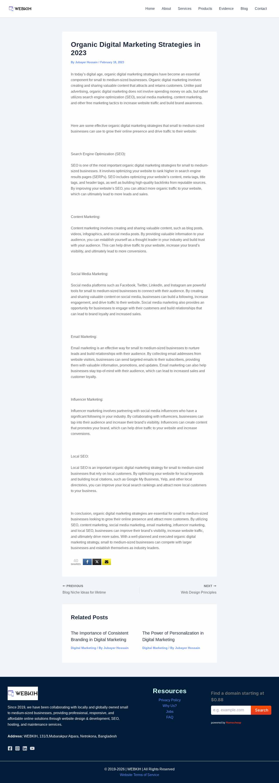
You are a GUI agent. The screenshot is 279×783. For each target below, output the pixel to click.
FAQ (169, 717)
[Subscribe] (106, 562)
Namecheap (233, 722)
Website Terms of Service (139, 775)
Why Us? (170, 706)
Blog (244, 8)
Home (150, 8)
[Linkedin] (24, 748)
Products (205, 8)
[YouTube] (32, 748)
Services (184, 8)
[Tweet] (96, 562)
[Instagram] (17, 748)
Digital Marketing (83, 648)
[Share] (87, 562)
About (166, 8)
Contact (261, 8)
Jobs (170, 711)
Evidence (226, 8)
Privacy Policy (170, 700)
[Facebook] (10, 748)
